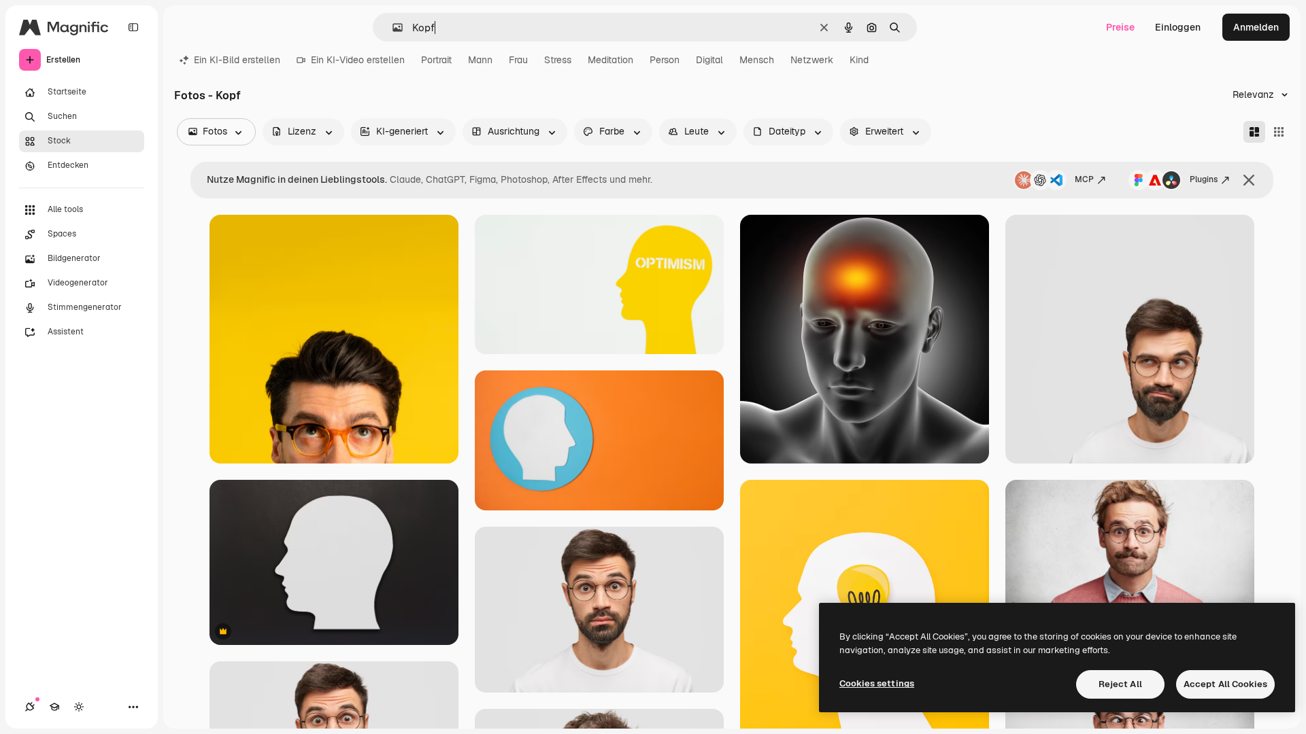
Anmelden (1256, 27)
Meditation (610, 60)
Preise (1120, 27)
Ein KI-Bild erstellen (237, 60)
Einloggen (1178, 27)
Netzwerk (811, 60)
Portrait (436, 60)
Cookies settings (876, 683)
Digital (709, 60)
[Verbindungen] (30, 707)
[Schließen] (1249, 180)
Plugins (1204, 179)
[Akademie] (54, 707)
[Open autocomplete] (392, 27)
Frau (518, 60)
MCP (1084, 179)
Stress (557, 60)
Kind (859, 60)
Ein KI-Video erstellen (358, 60)
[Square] (1279, 132)
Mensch (756, 60)
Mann (480, 60)
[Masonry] (1254, 132)
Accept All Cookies (1225, 684)
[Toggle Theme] (79, 707)
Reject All (1120, 684)
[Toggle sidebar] (133, 27)
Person (665, 60)
